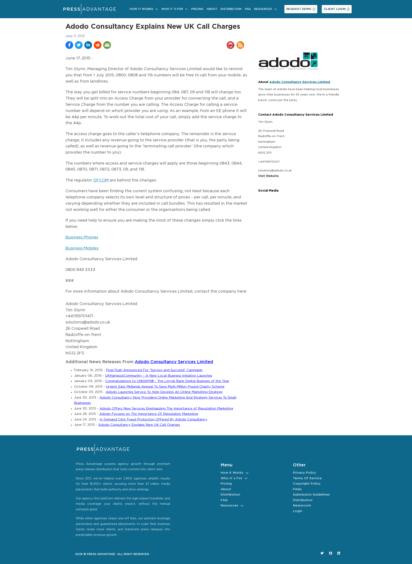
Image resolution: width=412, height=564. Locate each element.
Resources (263, 9)
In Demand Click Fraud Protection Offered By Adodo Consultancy (153, 419)
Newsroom (302, 505)
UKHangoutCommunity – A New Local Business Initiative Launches (158, 375)
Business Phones (81, 237)
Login (297, 511)
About (212, 9)
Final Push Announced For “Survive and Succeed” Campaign (154, 370)
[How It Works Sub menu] (156, 9)
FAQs (297, 489)
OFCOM (101, 180)
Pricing (197, 9)
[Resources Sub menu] (275, 9)
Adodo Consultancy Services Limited (174, 362)
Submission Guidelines (311, 494)
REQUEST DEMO (298, 9)
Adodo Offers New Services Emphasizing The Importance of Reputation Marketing (166, 408)
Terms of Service (307, 478)
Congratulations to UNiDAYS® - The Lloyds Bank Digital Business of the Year (167, 381)
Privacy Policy (304, 472)
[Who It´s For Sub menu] (186, 9)
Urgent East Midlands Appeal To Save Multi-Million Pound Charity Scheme (165, 386)
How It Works (141, 9)
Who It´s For (172, 9)
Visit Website (268, 176)
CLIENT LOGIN (335, 9)
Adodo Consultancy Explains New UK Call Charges (139, 424)
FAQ (248, 9)
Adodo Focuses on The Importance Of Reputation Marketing (148, 414)
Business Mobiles (81, 248)
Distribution (231, 9)
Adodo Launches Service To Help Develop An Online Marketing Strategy (164, 392)
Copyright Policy (307, 483)
